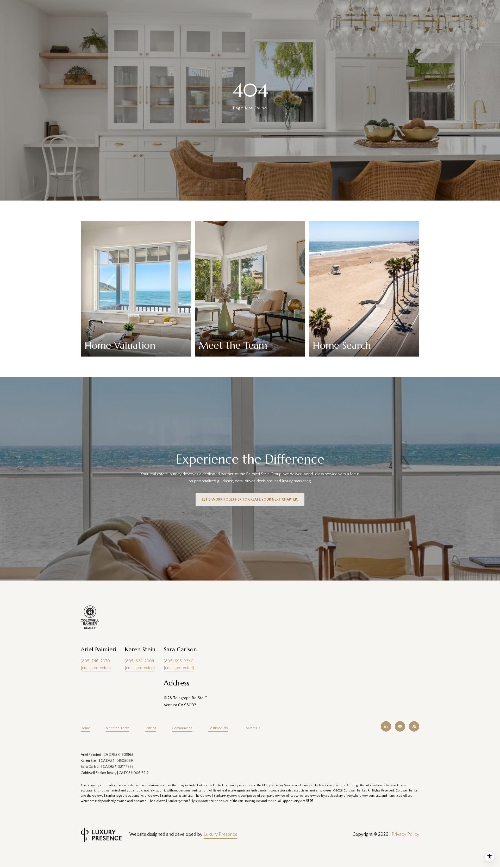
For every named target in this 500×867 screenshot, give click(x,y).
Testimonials (218, 728)
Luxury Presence (220, 834)
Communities (182, 728)
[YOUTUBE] (400, 726)
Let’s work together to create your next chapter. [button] (250, 499)
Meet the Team (117, 728)
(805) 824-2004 (139, 661)
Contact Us (251, 728)
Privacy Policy (405, 834)
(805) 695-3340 (178, 661)
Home (85, 728)
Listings (150, 728)
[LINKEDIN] (386, 726)
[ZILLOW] (414, 726)
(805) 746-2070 (95, 661)
